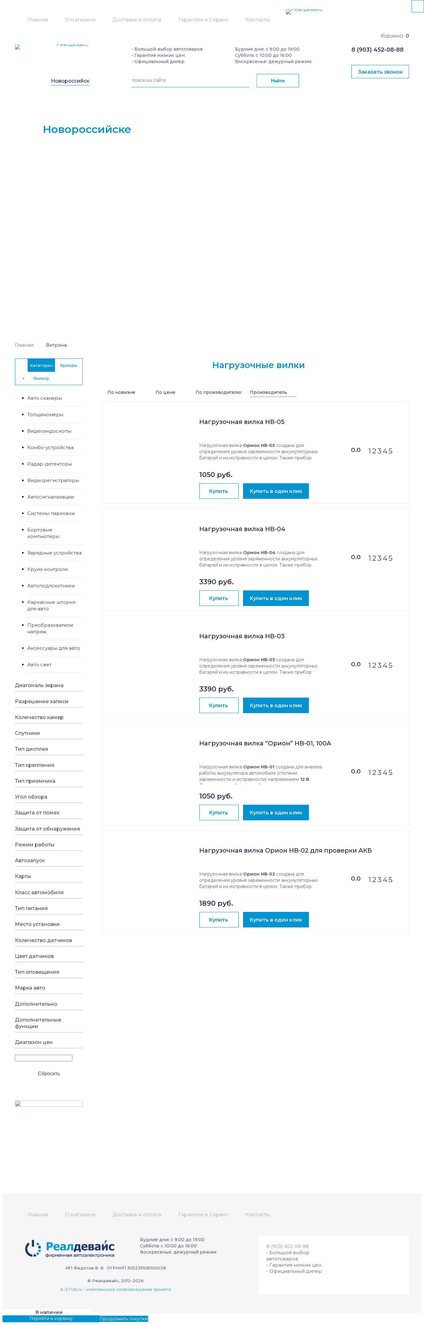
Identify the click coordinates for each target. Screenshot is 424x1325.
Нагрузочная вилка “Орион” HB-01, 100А (265, 743)
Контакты (257, 20)
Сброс (49, 1073)
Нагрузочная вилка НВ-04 (242, 529)
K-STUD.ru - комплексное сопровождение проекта (115, 1289)
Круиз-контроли (47, 569)
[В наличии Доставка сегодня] (151, 757)
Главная (37, 20)
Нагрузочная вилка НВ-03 (242, 636)
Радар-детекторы (49, 464)
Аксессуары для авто (53, 648)
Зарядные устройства (54, 553)
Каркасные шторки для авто (51, 605)
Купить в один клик (276, 491)
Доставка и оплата (136, 20)
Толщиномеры (45, 414)
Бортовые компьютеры (43, 533)
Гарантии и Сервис (203, 20)
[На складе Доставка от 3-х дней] (151, 435)
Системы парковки (51, 513)
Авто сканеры (44, 398)
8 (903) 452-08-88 (377, 49)
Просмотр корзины (24, 1318)
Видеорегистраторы (53, 480)
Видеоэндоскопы (49, 431)
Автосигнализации (50, 497)
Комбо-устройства (50, 447)
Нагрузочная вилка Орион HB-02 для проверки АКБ (285, 850)
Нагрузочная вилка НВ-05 (242, 422)
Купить (218, 491)
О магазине (80, 20)
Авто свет (39, 664)
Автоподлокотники (51, 586)
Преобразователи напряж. (50, 628)
